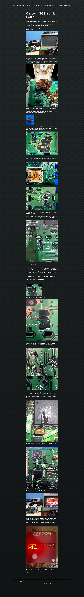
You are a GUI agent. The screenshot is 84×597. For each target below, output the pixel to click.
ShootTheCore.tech (17, 2)
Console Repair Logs (38, 5)
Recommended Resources (49, 5)
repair (50, 583)
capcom (47, 583)
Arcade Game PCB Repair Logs (18, 5)
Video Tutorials (59, 5)
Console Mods (29, 5)
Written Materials (67, 5)
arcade (44, 583)
